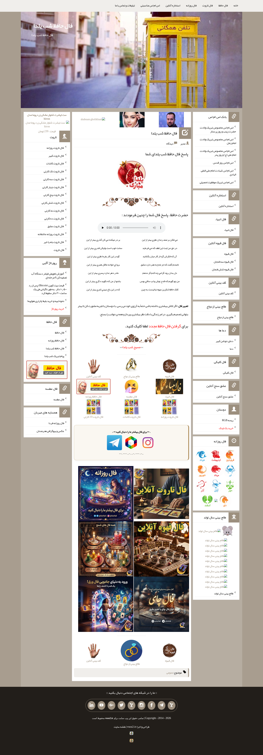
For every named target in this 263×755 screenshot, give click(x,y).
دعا (231, 348)
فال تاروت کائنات (55, 163)
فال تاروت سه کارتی (53, 179)
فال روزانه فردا (56, 423)
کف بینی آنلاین (226, 293)
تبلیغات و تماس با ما (125, 5)
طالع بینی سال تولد (223, 593)
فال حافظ (223, 5)
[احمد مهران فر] (171, 120)
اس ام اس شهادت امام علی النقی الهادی (218, 172)
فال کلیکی (228, 372)
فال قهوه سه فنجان (223, 261)
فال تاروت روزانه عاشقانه (51, 234)
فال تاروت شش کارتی (53, 202)
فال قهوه (228, 253)
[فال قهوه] (161, 550)
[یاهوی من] (171, 705)
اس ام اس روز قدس (223, 162)
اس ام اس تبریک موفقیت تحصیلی (216, 182)
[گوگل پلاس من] (111, 705)
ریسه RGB (227, 420)
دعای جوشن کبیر (224, 340)
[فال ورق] (105, 605)
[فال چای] (161, 605)
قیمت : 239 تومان (47, 123)
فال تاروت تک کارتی (54, 171)
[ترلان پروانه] (132, 120)
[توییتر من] (121, 705)
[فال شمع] (105, 550)
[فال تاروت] (161, 494)
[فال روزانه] (105, 494)
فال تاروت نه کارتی (54, 210)
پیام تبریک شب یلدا (54, 356)
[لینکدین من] (91, 705)
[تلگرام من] (161, 705)
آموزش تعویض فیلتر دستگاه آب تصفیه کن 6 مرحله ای (49, 275)
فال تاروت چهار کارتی (53, 187)
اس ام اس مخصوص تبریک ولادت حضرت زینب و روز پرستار (218, 129)
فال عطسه (59, 399)
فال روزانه (191, 5)
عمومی (169, 672)
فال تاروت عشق (56, 226)
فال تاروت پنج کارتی (54, 194)
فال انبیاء (228, 230)
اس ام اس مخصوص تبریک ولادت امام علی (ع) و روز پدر (218, 152)
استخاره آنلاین (173, 5)
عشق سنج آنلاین (224, 396)
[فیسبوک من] (151, 705)
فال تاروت (207, 5)
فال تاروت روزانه (55, 147)
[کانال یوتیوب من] (101, 705)
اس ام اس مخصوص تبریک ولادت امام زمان (218, 141)
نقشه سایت (120, 726)
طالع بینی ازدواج (225, 317)
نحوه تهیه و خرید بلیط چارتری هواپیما (45, 300)
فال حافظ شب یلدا (53, 25)
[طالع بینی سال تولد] (216, 560)
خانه (236, 5)
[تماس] (131, 705)
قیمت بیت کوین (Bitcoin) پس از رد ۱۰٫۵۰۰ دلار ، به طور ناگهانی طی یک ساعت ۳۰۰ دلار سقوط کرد (48, 289)
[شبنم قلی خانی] (93, 120)
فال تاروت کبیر (56, 155)
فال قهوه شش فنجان (222, 269)
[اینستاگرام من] (141, 705)
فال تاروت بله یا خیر (54, 242)
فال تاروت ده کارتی (54, 218)
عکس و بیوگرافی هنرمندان (50, 431)
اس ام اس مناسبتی (150, 5)
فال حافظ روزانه (56, 340)
